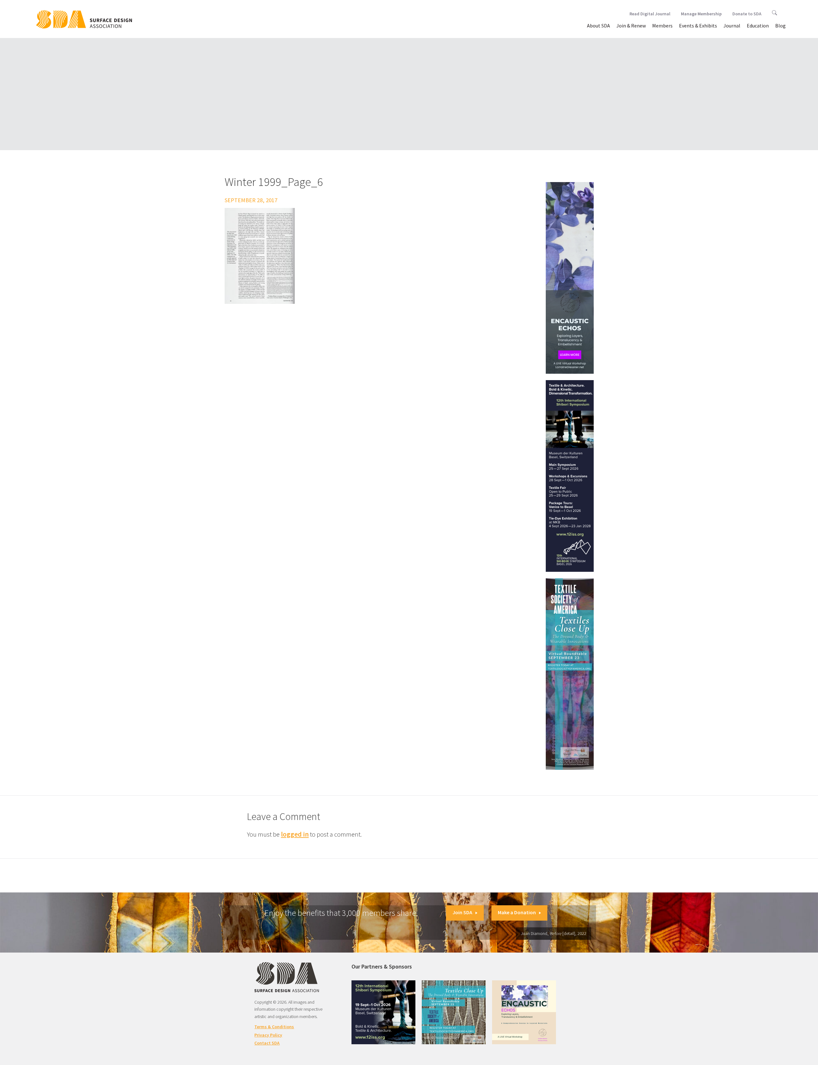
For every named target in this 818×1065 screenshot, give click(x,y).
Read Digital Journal (649, 14)
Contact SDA (267, 1043)
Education (758, 25)
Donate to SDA (746, 14)
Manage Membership (701, 14)
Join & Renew (631, 25)
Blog (780, 25)
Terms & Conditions (274, 1027)
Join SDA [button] (462, 912)
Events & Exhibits (698, 25)
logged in (295, 834)
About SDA (598, 25)
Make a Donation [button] (517, 912)
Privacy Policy (268, 1035)
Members (662, 25)
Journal (731, 25)
